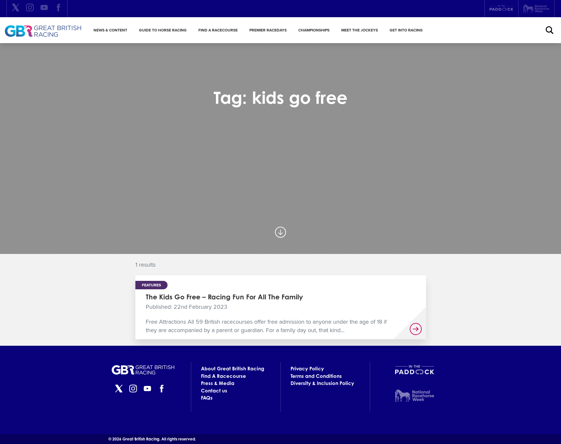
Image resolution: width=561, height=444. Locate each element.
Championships (314, 30)
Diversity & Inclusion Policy (322, 383)
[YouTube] (44, 8)
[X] (15, 8)
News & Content (110, 30)
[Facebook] (58, 8)
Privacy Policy (307, 369)
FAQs (207, 398)
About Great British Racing (232, 369)
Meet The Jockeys (359, 30)
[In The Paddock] (501, 9)
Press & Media (217, 383)
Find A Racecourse (218, 30)
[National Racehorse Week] (536, 8)
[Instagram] (29, 8)
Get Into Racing (406, 30)
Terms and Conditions (316, 376)
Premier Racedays (268, 30)
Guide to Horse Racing (163, 30)
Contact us (214, 391)
